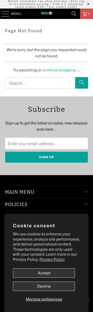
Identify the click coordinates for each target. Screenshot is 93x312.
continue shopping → (61, 70)
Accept (44, 273)
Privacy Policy (52, 259)
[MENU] (2, 14)
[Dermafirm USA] (46, 14)
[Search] (74, 14)
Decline (44, 286)
